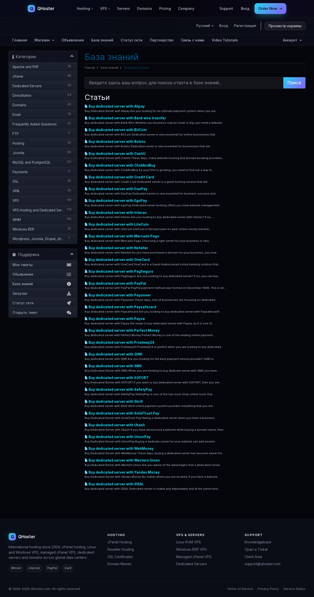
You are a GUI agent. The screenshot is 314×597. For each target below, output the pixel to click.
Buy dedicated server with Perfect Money (124, 330)
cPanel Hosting (119, 542)
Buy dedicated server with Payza (116, 319)
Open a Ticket (256, 549)
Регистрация (245, 26)
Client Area (253, 557)
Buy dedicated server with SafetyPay (120, 389)
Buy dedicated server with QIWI (115, 354)
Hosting (85, 8)
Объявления (73, 40)
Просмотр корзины (285, 26)
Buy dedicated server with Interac (117, 213)
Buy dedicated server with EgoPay (117, 201)
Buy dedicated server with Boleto (116, 142)
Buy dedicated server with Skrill (115, 401)
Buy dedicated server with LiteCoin (118, 224)
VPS (105, 8)
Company (186, 8)
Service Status (294, 589)
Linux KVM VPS (188, 542)
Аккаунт (291, 40)
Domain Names (119, 564)
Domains (144, 8)
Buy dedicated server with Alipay (116, 106)
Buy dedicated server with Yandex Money (124, 472)
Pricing (165, 8)
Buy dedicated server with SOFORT (118, 378)
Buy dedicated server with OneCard (119, 260)
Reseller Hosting (120, 549)
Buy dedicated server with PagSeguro (120, 271)
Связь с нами (192, 40)
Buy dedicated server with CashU (116, 154)
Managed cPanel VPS (193, 557)
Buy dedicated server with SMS (115, 366)
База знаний (102, 40)
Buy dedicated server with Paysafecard (122, 307)
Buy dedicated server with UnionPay (119, 437)
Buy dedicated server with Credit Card (121, 177)
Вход (245, 8)
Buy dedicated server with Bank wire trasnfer (127, 118)
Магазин (43, 40)
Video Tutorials (225, 40)
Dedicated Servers (191, 564)
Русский (203, 26)
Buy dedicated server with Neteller (118, 248)
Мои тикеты (23, 265)
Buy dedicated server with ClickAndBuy (122, 165)
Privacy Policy (268, 589)
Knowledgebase (258, 542)
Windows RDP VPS (191, 549)
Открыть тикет (25, 313)
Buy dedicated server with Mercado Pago (123, 236)
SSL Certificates (120, 557)
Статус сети (132, 40)
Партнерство (161, 40)
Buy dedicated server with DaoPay (117, 189)
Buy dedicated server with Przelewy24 (121, 342)
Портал (90, 67)
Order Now (270, 8)
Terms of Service (240, 589)
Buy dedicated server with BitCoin (117, 130)
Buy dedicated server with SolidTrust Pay (123, 413)
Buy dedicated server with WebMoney (121, 449)
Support (226, 8)
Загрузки (20, 293)
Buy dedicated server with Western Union (124, 460)
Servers (123, 8)
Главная (19, 40)
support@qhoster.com (262, 564)
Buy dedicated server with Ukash (116, 425)
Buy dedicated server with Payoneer (119, 295)
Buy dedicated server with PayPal (117, 283)
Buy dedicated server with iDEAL (116, 484)
